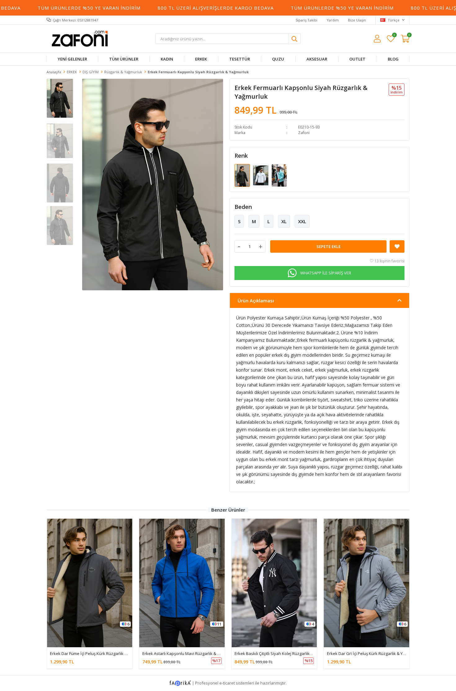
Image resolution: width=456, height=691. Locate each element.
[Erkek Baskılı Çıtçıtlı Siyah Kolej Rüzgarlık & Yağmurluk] (274, 583)
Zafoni (304, 132)
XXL (302, 221)
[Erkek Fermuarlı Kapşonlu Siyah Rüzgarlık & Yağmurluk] (243, 175)
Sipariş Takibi (306, 20)
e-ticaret (227, 682)
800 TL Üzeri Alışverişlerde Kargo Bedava (191, 8)
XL (284, 221)
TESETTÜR (239, 59)
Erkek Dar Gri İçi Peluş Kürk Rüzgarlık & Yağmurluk (373, 653)
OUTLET (357, 59)
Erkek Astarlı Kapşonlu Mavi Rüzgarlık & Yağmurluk (189, 653)
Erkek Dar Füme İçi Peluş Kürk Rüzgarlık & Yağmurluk (99, 653)
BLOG (392, 59)
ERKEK (201, 59)
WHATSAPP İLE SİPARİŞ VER (325, 273)
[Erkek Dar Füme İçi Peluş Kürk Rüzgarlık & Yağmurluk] (89, 583)
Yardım (333, 20)
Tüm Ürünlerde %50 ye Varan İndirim (65, 8)
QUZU (278, 59)
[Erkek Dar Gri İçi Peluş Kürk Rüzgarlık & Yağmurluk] (366, 583)
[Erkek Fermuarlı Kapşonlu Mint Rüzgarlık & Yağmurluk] (279, 175)
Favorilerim (394, 36)
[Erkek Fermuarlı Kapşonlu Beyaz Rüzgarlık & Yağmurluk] (261, 175)
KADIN (167, 59)
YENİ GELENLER (72, 59)
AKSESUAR (316, 59)
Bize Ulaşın (357, 20)
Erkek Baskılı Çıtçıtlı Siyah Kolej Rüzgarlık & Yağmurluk (284, 653)
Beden (243, 206)
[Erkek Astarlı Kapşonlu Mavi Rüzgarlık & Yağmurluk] (182, 583)
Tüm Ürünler (123, 59)
